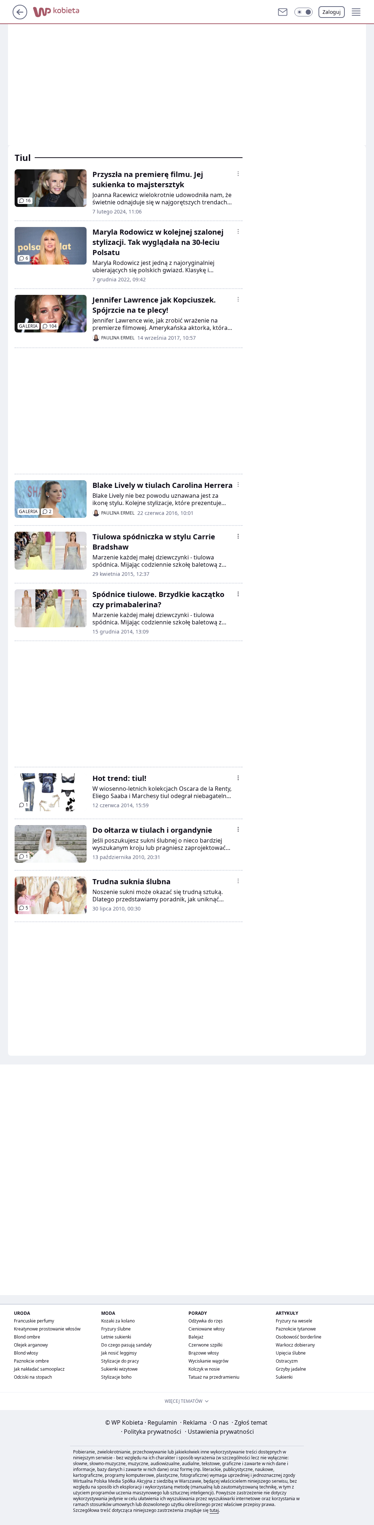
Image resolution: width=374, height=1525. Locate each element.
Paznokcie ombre (31, 1361)
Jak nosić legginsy (119, 1353)
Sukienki (284, 1377)
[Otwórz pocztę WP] (283, 12)
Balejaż (195, 1337)
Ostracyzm (287, 1361)
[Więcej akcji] (238, 173)
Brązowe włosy (203, 1353)
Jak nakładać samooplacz (39, 1369)
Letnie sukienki (116, 1337)
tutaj (214, 1510)
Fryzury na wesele (294, 1321)
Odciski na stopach (33, 1377)
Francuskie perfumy (34, 1321)
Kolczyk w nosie (204, 1369)
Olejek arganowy (31, 1345)
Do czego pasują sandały (126, 1345)
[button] (303, 12)
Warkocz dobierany (295, 1345)
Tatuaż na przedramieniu (213, 1377)
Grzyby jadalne (291, 1369)
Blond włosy (26, 1353)
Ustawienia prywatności (219, 1432)
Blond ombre (27, 1337)
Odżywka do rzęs (205, 1321)
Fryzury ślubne (116, 1329)
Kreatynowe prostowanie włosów (47, 1329)
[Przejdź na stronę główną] (19, 17)
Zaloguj (332, 11)
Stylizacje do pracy (120, 1361)
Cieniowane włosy (206, 1329)
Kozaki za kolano (118, 1321)
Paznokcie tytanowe (296, 1329)
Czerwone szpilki (205, 1345)
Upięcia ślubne (291, 1353)
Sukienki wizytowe (119, 1369)
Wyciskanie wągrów (208, 1361)
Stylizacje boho (116, 1377)
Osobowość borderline (298, 1337)
